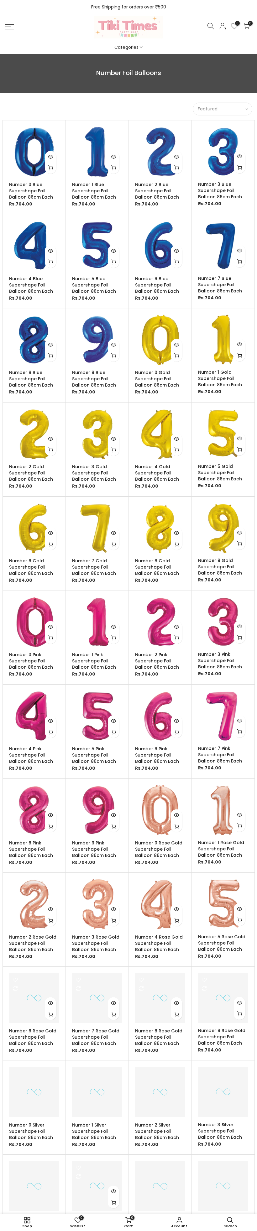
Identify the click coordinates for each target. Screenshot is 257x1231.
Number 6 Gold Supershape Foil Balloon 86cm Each (31, 567)
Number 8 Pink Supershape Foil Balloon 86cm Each (31, 849)
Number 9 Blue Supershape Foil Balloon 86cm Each (94, 378)
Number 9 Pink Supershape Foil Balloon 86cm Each (94, 849)
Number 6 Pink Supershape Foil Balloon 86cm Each (157, 755)
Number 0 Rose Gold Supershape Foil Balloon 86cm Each (158, 849)
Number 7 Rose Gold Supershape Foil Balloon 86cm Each (95, 1037)
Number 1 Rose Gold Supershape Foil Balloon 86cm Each (221, 848)
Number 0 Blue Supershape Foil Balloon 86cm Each (31, 190)
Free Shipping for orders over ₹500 (128, 7)
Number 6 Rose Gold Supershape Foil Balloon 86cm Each (32, 1037)
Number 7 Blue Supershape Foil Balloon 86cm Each (220, 284)
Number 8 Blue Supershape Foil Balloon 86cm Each (31, 378)
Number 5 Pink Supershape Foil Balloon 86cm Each (94, 755)
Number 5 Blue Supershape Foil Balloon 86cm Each (94, 285)
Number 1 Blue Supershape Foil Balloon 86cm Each (94, 190)
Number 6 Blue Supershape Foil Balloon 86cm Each (157, 285)
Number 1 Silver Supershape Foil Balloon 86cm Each (94, 1131)
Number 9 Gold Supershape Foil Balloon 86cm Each (220, 566)
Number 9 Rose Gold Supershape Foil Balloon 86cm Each (221, 1036)
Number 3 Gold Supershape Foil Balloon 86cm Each (94, 473)
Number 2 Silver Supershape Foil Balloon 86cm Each (157, 1131)
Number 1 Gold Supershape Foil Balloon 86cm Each (220, 378)
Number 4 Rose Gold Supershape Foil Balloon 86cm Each (159, 943)
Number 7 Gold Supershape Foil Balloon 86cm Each (94, 567)
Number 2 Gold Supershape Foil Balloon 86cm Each (31, 473)
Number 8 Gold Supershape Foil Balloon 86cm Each (157, 567)
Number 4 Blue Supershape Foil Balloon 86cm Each (31, 285)
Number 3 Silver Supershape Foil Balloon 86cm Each (220, 1131)
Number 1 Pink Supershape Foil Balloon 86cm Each (94, 660)
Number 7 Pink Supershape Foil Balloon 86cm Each (220, 754)
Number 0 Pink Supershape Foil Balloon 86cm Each (31, 660)
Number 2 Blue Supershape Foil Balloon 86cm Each (157, 190)
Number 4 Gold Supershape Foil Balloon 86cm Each (157, 473)
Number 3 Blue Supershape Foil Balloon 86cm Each (220, 190)
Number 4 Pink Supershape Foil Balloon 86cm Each (31, 755)
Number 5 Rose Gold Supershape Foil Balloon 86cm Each (221, 943)
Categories (126, 47)
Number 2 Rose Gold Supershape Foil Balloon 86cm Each (32, 943)
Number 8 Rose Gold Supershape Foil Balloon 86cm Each (158, 1037)
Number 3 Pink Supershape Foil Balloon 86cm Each (220, 660)
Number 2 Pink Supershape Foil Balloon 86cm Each (157, 660)
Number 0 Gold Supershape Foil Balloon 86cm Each (157, 378)
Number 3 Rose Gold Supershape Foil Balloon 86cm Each (95, 943)
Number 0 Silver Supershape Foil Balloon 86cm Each (31, 1131)
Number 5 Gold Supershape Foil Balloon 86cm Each (220, 472)
